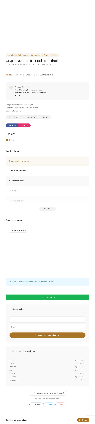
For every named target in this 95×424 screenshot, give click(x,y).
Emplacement (32, 75)
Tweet (49, 404)
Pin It (61, 404)
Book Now (83, 420)
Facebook (12, 125)
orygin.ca (45, 117)
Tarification (19, 75)
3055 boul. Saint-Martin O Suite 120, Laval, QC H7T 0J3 (32, 64)
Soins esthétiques (51, 55)
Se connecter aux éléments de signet (49, 393)
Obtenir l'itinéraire (19, 230)
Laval (11, 140)
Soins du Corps (24, 55)
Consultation (12, 55)
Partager (36, 404)
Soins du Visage (37, 55)
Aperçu (9, 75)
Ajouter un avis (46, 75)
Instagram (25, 125)
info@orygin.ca (31, 117)
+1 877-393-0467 (15, 117)
